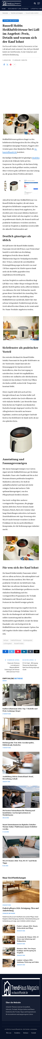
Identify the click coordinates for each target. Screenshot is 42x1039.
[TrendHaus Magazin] (11, 3)
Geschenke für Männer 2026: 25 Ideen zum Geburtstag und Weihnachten (28, 939)
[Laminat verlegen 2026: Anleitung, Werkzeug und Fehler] (9, 963)
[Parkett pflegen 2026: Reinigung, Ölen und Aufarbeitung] (21, 892)
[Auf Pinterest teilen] (10, 64)
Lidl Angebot (8, 643)
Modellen (35, 158)
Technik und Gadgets (11, 20)
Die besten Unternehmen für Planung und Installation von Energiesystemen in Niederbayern (19, 812)
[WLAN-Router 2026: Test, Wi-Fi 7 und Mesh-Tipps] (21, 847)
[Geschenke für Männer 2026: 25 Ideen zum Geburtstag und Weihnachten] (9, 940)
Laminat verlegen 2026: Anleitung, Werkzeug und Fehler (28, 961)
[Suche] (35, 3)
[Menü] (38, 3)
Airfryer (6, 640)
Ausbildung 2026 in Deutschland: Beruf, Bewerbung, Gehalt (18, 777)
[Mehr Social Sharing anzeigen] (14, 64)
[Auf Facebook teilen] (4, 64)
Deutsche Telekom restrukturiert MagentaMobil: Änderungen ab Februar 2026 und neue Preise (11, 667)
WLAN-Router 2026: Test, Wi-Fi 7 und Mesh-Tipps (20, 862)
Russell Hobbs (18, 643)
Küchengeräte (28, 640)
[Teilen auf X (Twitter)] (7, 64)
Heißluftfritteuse (16, 640)
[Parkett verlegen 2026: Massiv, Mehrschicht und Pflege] (9, 929)
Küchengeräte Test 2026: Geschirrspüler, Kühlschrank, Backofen (18, 743)
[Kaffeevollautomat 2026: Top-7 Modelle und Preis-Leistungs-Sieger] (21, 695)
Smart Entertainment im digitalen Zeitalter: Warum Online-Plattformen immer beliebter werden (20, 826)
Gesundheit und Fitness (18, 8)
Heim (4, 8)
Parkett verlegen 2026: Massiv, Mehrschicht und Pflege (27, 927)
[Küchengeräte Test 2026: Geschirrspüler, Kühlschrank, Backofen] (21, 729)
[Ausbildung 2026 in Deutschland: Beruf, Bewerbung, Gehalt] (21, 763)
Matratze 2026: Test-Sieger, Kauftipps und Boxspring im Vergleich (26, 951)
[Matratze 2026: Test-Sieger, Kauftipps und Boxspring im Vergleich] (9, 951)
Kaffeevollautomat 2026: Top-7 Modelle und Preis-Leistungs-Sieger (20, 710)
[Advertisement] (21, 88)
